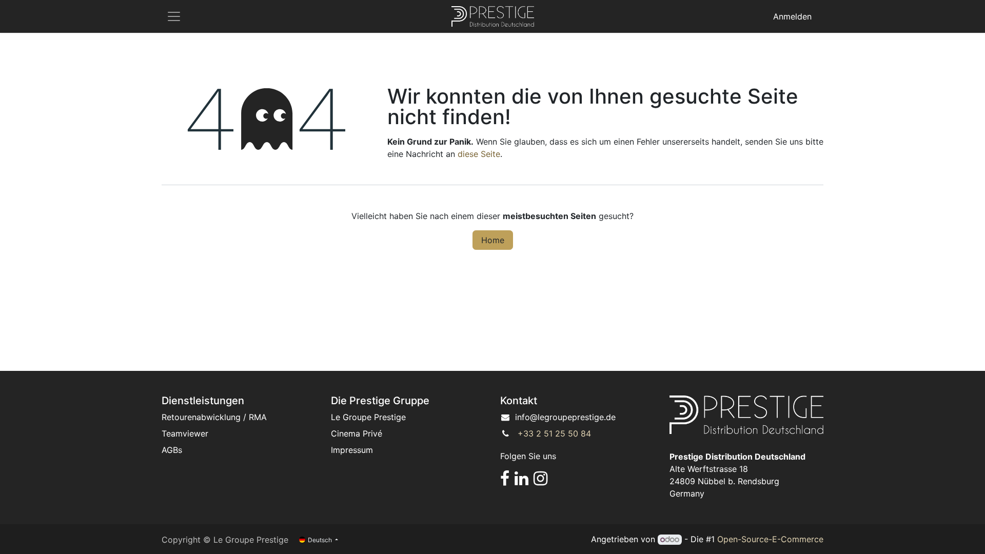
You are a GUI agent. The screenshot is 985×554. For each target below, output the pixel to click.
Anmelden (792, 16)
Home (492, 240)
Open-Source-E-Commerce (770, 539)
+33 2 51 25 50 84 (554, 433)
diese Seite (479, 154)
